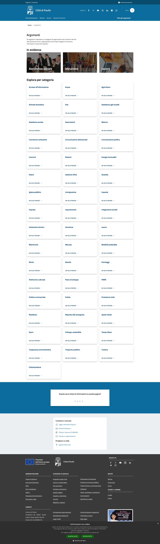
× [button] (158, 523)
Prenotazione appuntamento (62, 512)
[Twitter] (92, 10)
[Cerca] (132, 10)
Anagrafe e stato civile (60, 479)
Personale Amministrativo (34, 496)
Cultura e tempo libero (60, 482)
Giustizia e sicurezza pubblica (89, 482)
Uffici (27, 486)
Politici (28, 492)
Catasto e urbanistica (59, 496)
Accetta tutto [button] (73, 536)
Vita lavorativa (57, 486)
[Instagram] (102, 10)
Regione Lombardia (32, 2)
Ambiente (83, 489)
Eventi (110, 498)
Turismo (55, 499)
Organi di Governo (31, 479)
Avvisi (110, 486)
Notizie (110, 479)
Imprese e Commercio (59, 489)
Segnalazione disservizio (60, 516)
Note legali (83, 519)
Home (29, 25)
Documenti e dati (31, 499)
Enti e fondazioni (31, 489)
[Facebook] (88, 10)
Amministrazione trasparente (89, 512)
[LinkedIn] (106, 10)
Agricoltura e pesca (86, 499)
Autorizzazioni (84, 496)
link (98, 532)
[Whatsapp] (116, 10)
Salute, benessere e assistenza (90, 492)
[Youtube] (97, 10)
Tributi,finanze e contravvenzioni (90, 486)
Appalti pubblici (58, 492)
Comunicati (111, 482)
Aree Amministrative (32, 482)
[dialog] (80, 532)
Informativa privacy (86, 516)
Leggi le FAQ (57, 519)
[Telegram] (111, 10)
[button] (80, 541)
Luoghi (110, 495)
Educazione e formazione (88, 479)
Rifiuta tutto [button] (87, 536)
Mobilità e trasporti (59, 502)
